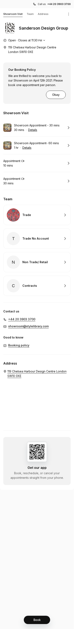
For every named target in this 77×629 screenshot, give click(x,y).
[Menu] (68, 14)
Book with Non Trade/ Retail (36, 262)
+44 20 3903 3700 (59, 4)
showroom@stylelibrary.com (28, 326)
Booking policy (18, 345)
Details (32, 130)
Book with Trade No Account (36, 238)
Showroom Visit (13, 14)
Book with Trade (36, 215)
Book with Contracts (36, 286)
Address (43, 14)
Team (30, 14)
